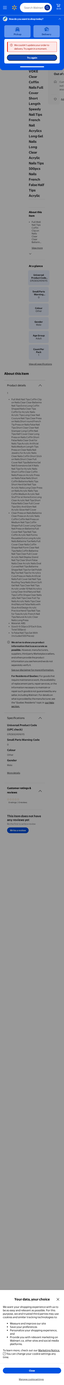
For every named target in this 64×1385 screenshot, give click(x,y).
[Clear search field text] (42, 7)
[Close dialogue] (58, 1299)
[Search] (47, 7)
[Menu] (6, 7)
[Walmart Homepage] (14, 7)
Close (32, 1370)
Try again (32, 57)
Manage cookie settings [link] (31, 1379)
